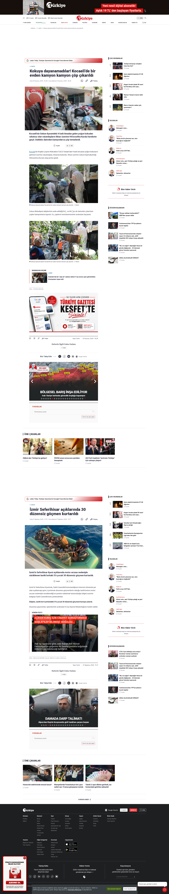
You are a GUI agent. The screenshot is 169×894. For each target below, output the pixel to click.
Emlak (39, 830)
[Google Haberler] (81, 356)
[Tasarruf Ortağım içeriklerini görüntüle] (41, 22)
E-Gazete (31, 18)
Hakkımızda (54, 842)
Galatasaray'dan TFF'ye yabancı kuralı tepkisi (130, 225)
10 (61, 398)
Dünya (67, 816)
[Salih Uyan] (112, 173)
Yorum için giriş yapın (88, 417)
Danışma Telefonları (56, 852)
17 (76, 398)
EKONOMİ (94, 22)
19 (80, 398)
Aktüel (81, 828)
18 (78, 398)
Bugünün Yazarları (28, 842)
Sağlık (81, 818)
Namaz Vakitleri (111, 818)
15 (71, 398)
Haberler (39, 849)
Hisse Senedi (40, 826)
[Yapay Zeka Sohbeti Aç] (164, 889)
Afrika (66, 826)
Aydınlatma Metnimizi (74, 889)
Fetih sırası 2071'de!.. (123, 151)
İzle (145, 22)
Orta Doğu (68, 818)
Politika (25, 818)
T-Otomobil (40, 833)
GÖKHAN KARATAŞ (38, 289)
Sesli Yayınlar (111, 821)
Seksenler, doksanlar (123, 173)
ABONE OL (133, 810)
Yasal (52, 854)
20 (82, 398)
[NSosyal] (73, 356)
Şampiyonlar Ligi (56, 826)
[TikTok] (52, 876)
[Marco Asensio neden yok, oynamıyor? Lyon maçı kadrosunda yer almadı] (118, 107)
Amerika (67, 823)
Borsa (38, 818)
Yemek (81, 823)
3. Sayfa (32, 66)
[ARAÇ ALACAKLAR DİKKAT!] (113, 263)
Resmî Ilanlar (41, 847)
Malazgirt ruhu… (122, 128)
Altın (38, 821)
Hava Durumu (83, 821)
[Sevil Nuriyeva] (112, 161)
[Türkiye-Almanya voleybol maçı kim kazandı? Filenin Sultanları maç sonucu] (118, 65)
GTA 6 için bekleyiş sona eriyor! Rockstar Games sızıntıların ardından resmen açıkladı (129, 654)
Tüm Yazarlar (26, 845)
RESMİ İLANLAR (122, 22)
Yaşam (81, 816)
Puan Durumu (55, 821)
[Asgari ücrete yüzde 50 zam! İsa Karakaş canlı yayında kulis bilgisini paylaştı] (118, 86)
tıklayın (126, 195)
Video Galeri (40, 854)
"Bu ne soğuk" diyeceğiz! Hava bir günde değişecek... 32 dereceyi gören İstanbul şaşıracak (130, 248)
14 (69, 398)
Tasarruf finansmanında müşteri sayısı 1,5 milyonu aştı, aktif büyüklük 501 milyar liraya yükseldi (131, 236)
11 (63, 398)
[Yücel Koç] (112, 138)
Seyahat (81, 826)
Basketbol (54, 830)
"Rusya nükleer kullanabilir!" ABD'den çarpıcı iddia (129, 214)
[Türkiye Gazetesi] (84, 20)
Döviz (38, 823)
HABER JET (135, 22)
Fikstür (53, 823)
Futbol (53, 818)
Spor (52, 816)
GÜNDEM (75, 22)
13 (67, 398)
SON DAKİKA (27, 22)
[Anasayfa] (28, 810)
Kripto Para (40, 828)
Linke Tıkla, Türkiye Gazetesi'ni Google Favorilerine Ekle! (51, 61)
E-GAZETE (123, 810)
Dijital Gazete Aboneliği (56, 18)
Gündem (25, 816)
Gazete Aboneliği (42, 18)
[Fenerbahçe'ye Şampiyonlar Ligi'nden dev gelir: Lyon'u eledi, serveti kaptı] (118, 535)
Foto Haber (40, 852)
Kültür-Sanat (97, 816)
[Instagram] (47, 876)
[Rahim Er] (112, 150)
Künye (52, 847)
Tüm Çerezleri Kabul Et (114, 889)
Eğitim (25, 821)
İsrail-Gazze (68, 828)
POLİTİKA (84, 22)
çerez (65, 888)
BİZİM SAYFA (64, 22)
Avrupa (67, 821)
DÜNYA (104, 22)
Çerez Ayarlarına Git (130, 889)
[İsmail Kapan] (112, 128)
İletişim (53, 845)
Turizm (39, 835)
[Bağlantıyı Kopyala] (86, 81)
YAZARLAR (53, 22)
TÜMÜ (85, 399)
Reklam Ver (54, 856)
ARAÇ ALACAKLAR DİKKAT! (129, 258)
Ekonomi (39, 816)
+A (71, 145)
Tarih (94, 826)
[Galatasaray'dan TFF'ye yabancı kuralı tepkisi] (113, 228)
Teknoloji (39, 845)
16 (74, 398)
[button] (95, 381)
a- (67, 145)
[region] (85, 889)
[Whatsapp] (82, 81)
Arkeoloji (95, 821)
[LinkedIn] (68, 356)
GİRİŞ (141, 18)
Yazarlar (25, 840)
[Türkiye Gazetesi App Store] (71, 844)
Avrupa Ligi (54, 828)
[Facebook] (34, 338)
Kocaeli (32, 152)
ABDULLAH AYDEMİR (39, 658)
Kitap (94, 823)
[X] (59, 356)
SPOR (112, 22)
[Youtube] (43, 876)
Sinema (95, 818)
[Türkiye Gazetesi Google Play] (71, 850)
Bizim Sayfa (110, 816)
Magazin (39, 842)
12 (65, 398)
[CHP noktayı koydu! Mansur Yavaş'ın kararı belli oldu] (118, 97)
